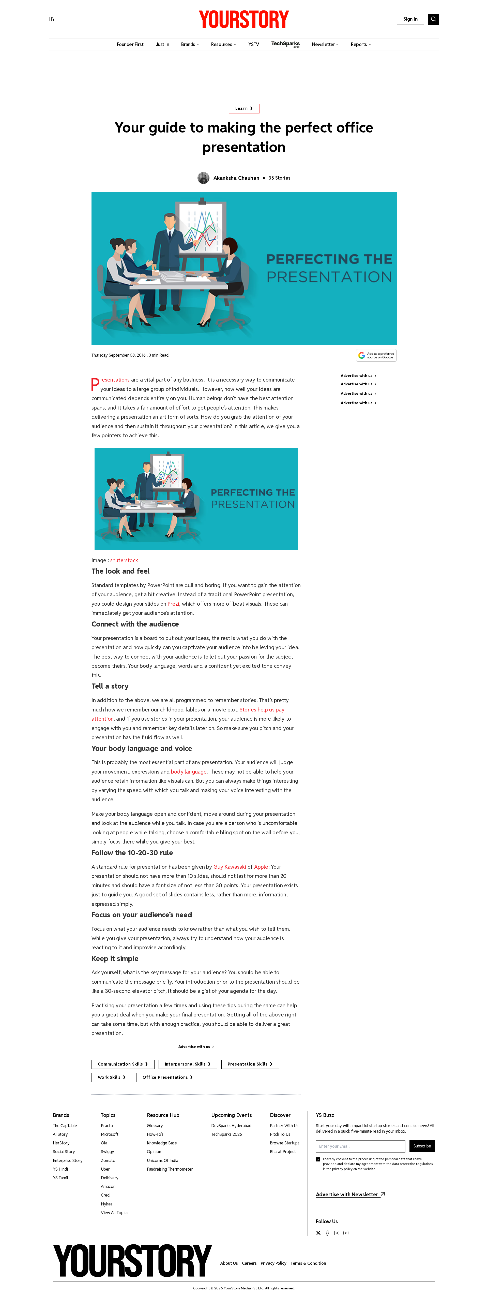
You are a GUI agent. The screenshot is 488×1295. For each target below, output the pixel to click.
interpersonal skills (185, 1064)
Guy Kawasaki (230, 866)
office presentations (165, 1077)
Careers (249, 1263)
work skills (109, 1077)
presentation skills (248, 1064)
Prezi (173, 603)
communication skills (120, 1064)
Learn (241, 108)
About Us (229, 1263)
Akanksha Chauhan (237, 178)
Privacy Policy (273, 1263)
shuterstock (124, 560)
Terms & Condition (308, 1263)
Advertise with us (194, 1046)
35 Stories (279, 178)
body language (189, 771)
